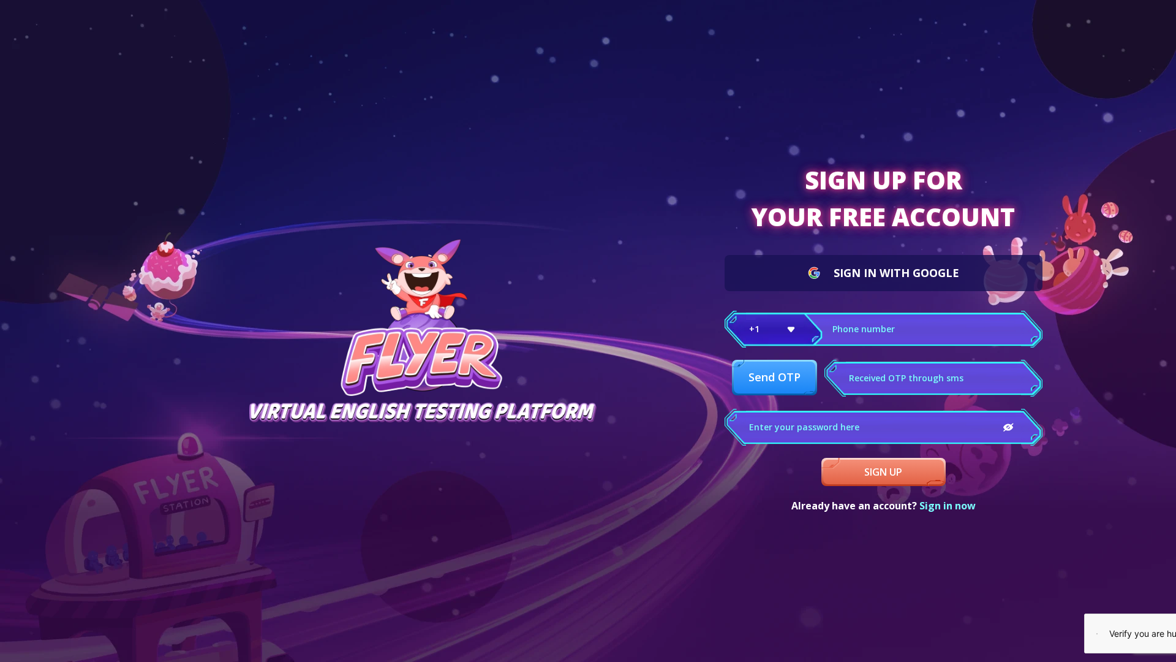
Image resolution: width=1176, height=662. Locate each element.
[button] (774, 329)
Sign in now (947, 505)
